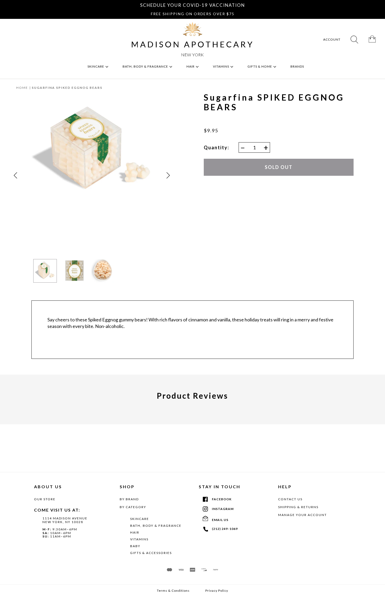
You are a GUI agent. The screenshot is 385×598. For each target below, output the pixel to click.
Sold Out (279, 167)
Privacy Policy (216, 590)
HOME (22, 88)
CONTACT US (290, 499)
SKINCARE (139, 519)
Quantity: (216, 147)
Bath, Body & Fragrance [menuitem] (146, 66)
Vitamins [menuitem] (221, 66)
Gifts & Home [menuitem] (260, 66)
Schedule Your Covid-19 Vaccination (192, 5)
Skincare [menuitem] (96, 66)
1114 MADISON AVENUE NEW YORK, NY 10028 (64, 520)
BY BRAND (129, 499)
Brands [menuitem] (297, 66)
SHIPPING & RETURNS (298, 507)
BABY (135, 546)
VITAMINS (139, 539)
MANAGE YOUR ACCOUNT (302, 515)
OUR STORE (45, 499)
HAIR (134, 532)
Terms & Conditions (173, 590)
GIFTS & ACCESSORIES (151, 553)
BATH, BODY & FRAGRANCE (156, 526)
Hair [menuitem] (190, 66)
